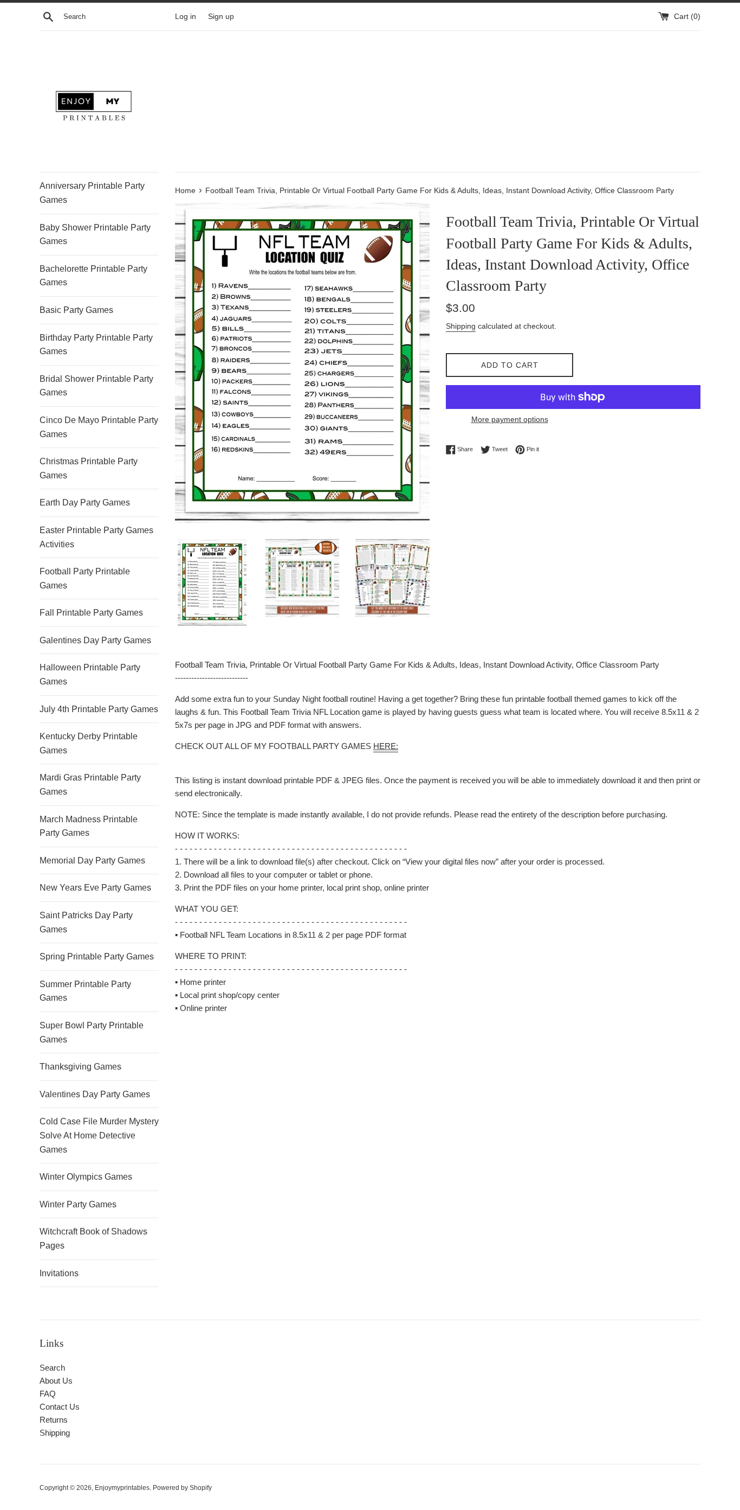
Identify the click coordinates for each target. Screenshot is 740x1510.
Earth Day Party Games (85, 502)
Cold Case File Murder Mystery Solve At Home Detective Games (99, 1135)
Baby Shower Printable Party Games (95, 234)
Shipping (461, 326)
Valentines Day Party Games (95, 1094)
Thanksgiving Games (80, 1066)
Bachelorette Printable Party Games (93, 275)
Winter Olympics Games (86, 1176)
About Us (56, 1380)
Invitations (59, 1273)
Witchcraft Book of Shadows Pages (93, 1238)
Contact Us (60, 1406)
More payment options (509, 419)
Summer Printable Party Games (85, 991)
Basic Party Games (76, 310)
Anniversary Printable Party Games (92, 192)
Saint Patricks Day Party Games (86, 922)
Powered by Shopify (182, 1488)
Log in (185, 16)
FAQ (48, 1393)
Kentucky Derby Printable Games (89, 743)
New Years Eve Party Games (95, 887)
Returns (54, 1419)
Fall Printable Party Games (91, 612)
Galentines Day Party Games (95, 640)
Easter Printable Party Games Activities (96, 537)
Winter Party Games (78, 1204)
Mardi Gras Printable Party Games (90, 784)
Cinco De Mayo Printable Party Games (99, 427)
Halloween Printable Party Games (90, 674)
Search (52, 1367)
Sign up (221, 16)
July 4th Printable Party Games (99, 709)
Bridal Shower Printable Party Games (96, 386)
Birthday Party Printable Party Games (96, 344)
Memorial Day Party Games (92, 860)
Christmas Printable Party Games (89, 468)
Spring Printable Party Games (97, 956)
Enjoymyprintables (122, 1488)
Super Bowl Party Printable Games (92, 1032)
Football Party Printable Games (85, 578)
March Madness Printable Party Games (89, 826)
